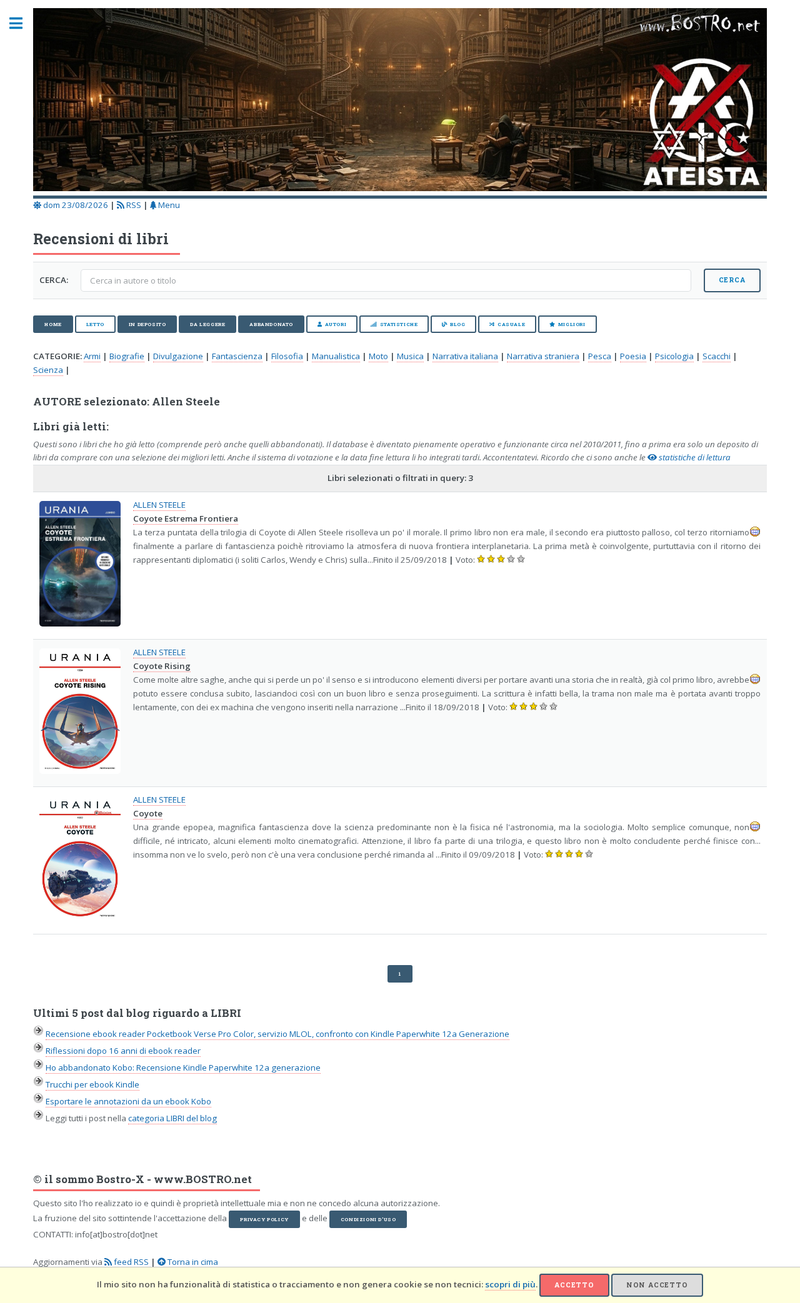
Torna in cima (192, 1261)
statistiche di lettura (694, 457)
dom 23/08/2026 (74, 205)
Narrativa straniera (543, 356)
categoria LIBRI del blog (172, 1118)
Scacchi (716, 356)
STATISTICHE (399, 324)
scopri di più (510, 1284)
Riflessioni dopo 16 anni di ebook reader (123, 1050)
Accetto (574, 1285)
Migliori (572, 324)
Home (52, 324)
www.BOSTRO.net (203, 1179)
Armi (92, 356)
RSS (132, 205)
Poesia (633, 356)
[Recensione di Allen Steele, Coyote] (80, 859)
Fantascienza (237, 356)
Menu (168, 205)
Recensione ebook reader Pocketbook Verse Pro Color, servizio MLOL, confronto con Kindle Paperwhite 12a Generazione (277, 1033)
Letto (95, 324)
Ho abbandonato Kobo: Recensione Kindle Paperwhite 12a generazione (183, 1067)
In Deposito (147, 324)
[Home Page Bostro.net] (399, 102)
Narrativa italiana (465, 356)
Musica (410, 356)
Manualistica (336, 356)
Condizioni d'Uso (368, 1219)
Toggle (22, 23)
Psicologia (674, 356)
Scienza (48, 369)
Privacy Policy (264, 1219)
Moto (378, 356)
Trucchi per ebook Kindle (92, 1084)
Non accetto (657, 1285)
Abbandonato (271, 324)
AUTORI (336, 324)
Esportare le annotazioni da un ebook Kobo (128, 1101)
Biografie (126, 356)
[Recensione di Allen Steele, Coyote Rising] (80, 711)
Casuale (511, 324)
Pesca (599, 356)
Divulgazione (178, 356)
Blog (457, 324)
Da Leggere (207, 324)
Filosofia (287, 356)
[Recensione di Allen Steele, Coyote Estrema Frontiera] (80, 564)
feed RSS (130, 1261)
